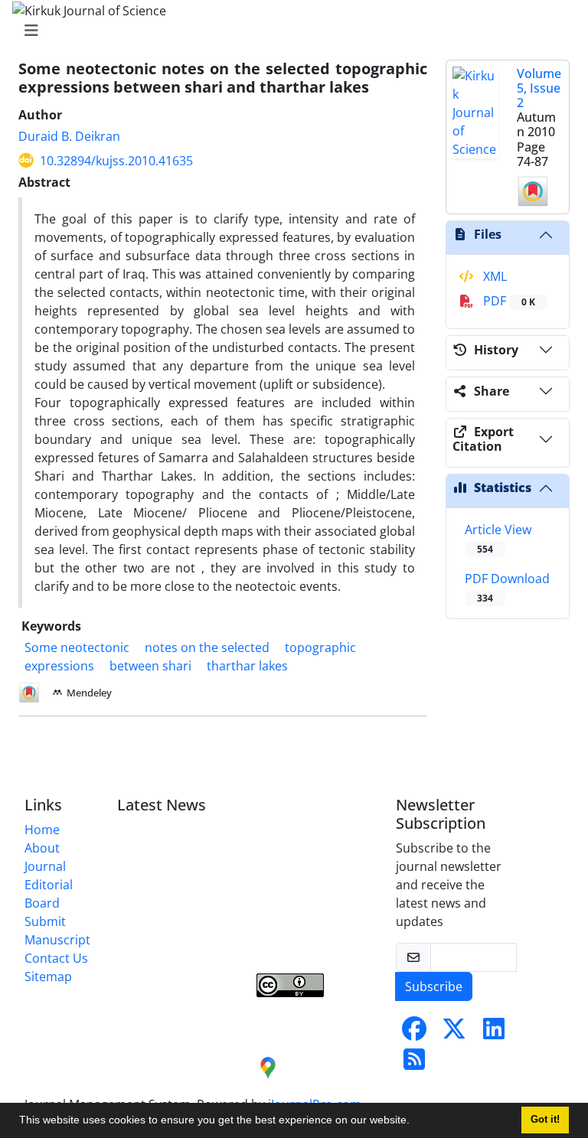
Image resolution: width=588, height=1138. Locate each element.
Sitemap (48, 976)
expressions (59, 665)
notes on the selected (207, 647)
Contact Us (56, 958)
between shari (150, 665)
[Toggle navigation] (289, 30)
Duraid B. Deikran (69, 136)
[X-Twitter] (454, 1033)
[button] (415, 1122)
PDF (507, 300)
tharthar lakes (247, 665)
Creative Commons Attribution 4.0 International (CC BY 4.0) (311, 934)
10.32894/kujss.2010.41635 (116, 160)
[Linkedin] (493, 1033)
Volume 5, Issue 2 (539, 88)
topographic (320, 647)
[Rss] (414, 1063)
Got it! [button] (545, 1119)
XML (493, 276)
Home (42, 829)
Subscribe (433, 986)
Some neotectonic (76, 647)
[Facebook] (414, 1033)
